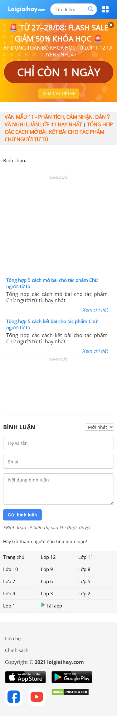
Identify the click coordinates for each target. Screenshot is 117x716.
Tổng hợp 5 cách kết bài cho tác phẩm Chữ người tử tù (51, 324)
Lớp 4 (9, 593)
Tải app (54, 605)
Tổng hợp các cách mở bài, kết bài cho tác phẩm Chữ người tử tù (59, 132)
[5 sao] (61, 159)
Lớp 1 (9, 605)
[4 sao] (53, 159)
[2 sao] (38, 159)
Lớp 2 (84, 593)
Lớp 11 (85, 557)
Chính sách (16, 650)
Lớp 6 (47, 581)
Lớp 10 (10, 569)
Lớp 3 (47, 593)
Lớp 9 (47, 569)
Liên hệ (13, 638)
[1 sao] (31, 159)
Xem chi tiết (95, 310)
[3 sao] (46, 159)
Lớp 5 (84, 581)
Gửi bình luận (22, 514)
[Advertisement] (58, 228)
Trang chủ (13, 557)
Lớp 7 (9, 581)
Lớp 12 (48, 557)
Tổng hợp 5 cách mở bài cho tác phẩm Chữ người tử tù (52, 283)
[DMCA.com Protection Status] (70, 697)
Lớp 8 (84, 569)
